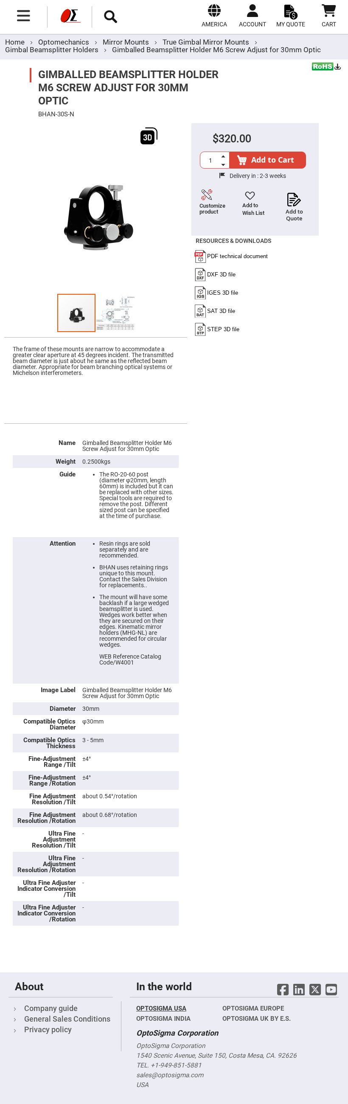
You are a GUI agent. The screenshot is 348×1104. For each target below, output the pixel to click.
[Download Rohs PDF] (327, 67)
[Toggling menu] (23, 15)
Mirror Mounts (127, 42)
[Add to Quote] (294, 197)
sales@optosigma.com (169, 1075)
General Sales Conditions (67, 1018)
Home (15, 42)
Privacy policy (48, 1029)
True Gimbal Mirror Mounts (207, 42)
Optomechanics (64, 42)
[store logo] (69, 17)
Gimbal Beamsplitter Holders (51, 49)
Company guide (51, 1008)
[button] (115, 313)
